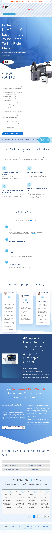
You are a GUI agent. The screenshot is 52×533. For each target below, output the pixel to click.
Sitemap (47, 530)
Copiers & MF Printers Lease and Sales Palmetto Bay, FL (44, 502)
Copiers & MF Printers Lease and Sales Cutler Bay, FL (32, 502)
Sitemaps (43, 530)
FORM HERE (33, 233)
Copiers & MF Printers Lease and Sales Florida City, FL (7, 502)
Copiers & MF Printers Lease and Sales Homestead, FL (20, 502)
